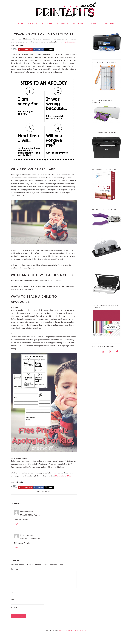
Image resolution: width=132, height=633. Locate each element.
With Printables (66, 9)
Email (13, 600)
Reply (16, 524)
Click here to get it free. (63, 476)
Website (14, 607)
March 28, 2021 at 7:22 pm (30, 515)
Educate (47, 491)
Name (13, 592)
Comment (15, 569)
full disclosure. (70, 42)
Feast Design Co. (80, 630)
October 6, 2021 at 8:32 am (30, 539)
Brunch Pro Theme (65, 630)
